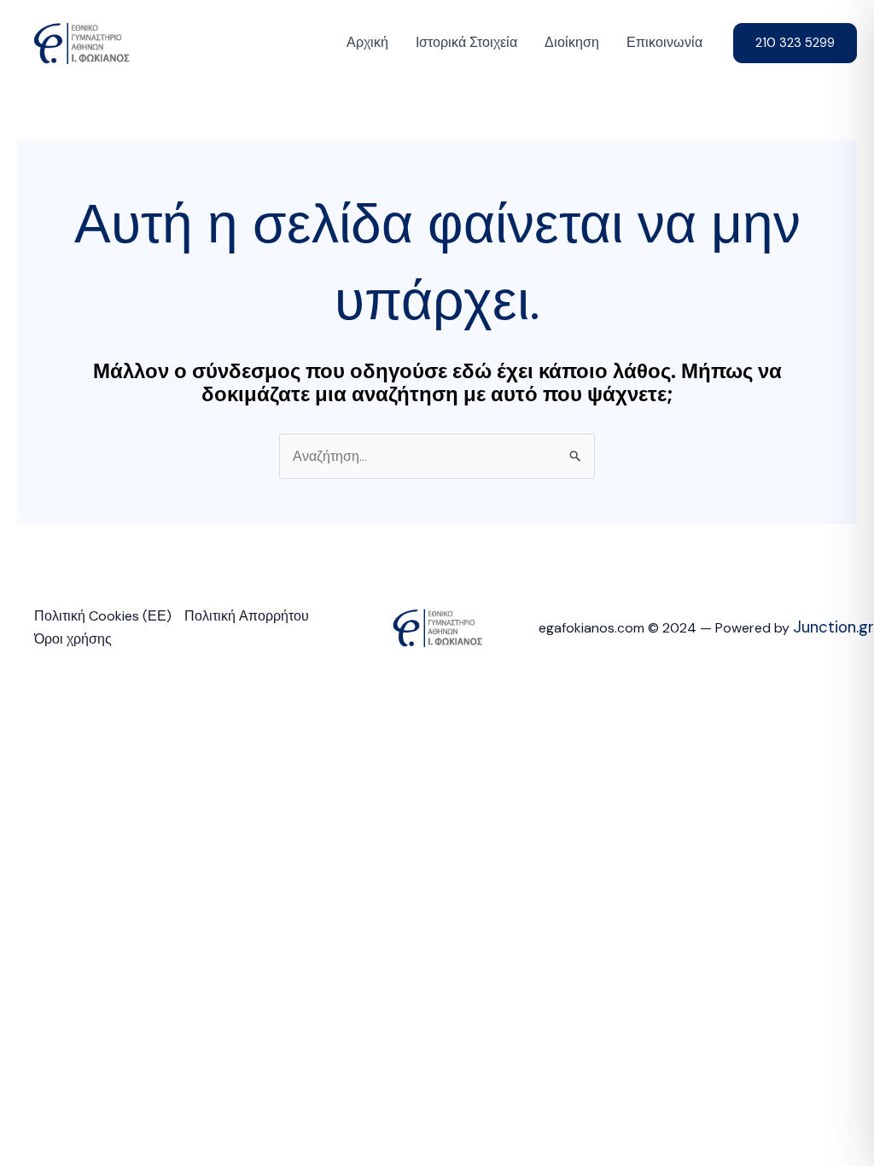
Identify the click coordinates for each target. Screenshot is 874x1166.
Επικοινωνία (664, 42)
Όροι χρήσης (73, 639)
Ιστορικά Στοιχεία (466, 42)
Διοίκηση (572, 42)
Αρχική (367, 42)
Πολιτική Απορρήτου (246, 616)
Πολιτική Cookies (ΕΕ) (103, 616)
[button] (795, 43)
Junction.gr (833, 627)
